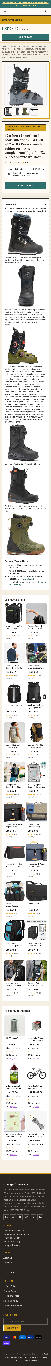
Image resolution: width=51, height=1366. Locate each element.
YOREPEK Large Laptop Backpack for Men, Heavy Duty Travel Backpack (14, 944)
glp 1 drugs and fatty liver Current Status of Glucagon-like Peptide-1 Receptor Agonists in (14, 1135)
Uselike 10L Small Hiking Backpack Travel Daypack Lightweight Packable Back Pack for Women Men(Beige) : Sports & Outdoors (14, 746)
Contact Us (8, 1262)
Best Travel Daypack (14, 705)
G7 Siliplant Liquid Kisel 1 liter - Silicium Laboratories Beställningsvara (14, 1087)
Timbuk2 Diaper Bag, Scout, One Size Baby (14, 865)
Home (5, 46)
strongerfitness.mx (12, 20)
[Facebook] (6, 1217)
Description (10, 204)
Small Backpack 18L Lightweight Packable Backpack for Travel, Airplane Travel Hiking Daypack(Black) (36, 706)
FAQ (5, 1267)
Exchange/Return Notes (16, 561)
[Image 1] (8, 111)
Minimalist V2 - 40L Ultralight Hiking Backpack (35, 746)
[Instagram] (13, 1217)
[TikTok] (26, 1217)
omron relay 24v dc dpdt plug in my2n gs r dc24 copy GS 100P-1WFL (36, 1039)
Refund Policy (9, 1286)
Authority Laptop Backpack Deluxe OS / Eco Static (36, 786)
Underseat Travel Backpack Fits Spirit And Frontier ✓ (13, 667)
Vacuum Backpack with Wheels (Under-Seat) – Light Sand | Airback (36, 627)
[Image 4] (34, 111)
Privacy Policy (9, 1291)
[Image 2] (17, 111)
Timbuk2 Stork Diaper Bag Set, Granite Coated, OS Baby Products (36, 865)
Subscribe (12, 1328)
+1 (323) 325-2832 (11, 1238)
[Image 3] (26, 111)
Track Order (9, 1272)
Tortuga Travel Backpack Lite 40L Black (13, 786)
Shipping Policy (10, 1300)
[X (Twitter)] (33, 1217)
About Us (7, 1257)
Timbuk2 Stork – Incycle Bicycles (12, 905)
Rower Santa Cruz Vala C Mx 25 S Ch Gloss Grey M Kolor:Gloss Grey (35, 1087)
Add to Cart (25, 37)
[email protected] (27, 579)
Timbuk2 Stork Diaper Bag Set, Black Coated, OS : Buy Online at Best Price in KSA (14, 825)
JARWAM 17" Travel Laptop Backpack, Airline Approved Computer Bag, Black (36, 944)
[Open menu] (5, 11)
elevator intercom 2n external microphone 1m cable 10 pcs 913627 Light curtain (36, 1135)
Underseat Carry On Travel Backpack (14, 627)
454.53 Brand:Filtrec (14, 1038)
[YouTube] (20, 1217)
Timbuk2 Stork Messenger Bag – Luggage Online (35, 825)
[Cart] (46, 11)
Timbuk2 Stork (33, 904)
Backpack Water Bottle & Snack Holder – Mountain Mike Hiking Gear (36, 984)
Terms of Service (11, 1295)
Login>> (13, 1058)
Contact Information (13, 1305)
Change (41, 169)
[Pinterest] (40, 1217)
